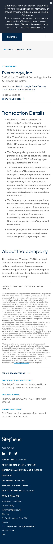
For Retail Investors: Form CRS (14, 518)
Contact (6, 522)
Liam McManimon (26, 89)
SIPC (4, 535)
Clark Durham (9, 89)
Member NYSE (8, 530)
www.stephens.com (21, 362)
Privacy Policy (8, 506)
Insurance (8, 475)
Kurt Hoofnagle (23, 86)
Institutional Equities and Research (22, 470)
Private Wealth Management (18, 491)
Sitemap (5, 514)
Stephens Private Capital (15, 485)
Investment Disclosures (11, 510)
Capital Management (14, 460)
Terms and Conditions (11, 501)
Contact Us (35, 27)
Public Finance (10, 496)
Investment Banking (13, 480)
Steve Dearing (39, 86)
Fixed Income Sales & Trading (19, 465)
